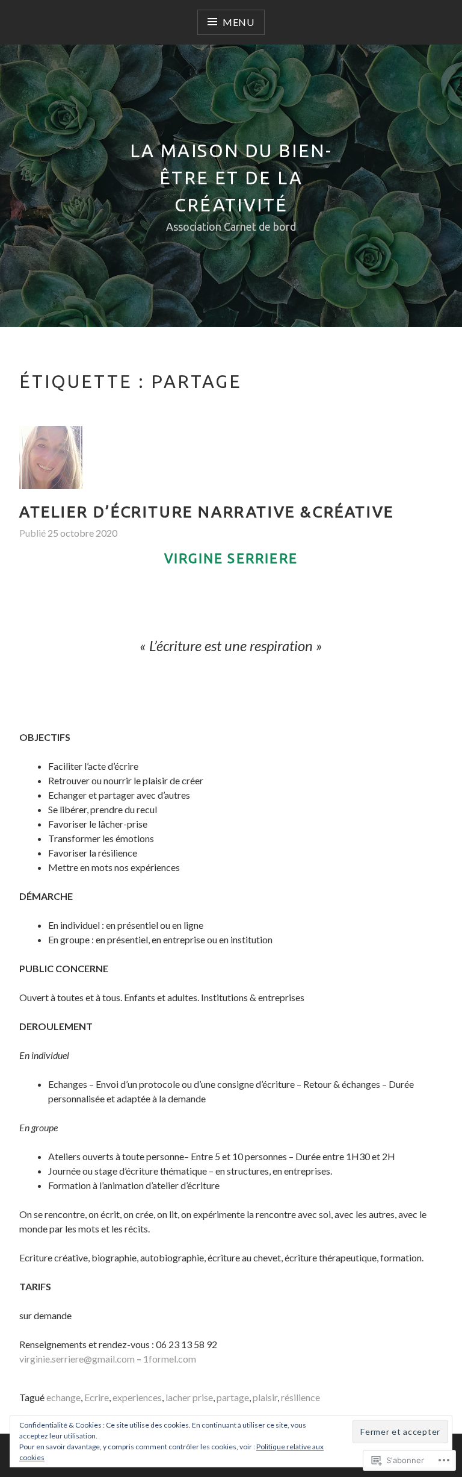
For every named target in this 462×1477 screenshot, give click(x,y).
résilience (300, 1397)
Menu (238, 22)
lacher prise (189, 1397)
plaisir (265, 1397)
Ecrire (96, 1397)
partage (233, 1397)
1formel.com (169, 1358)
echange (63, 1397)
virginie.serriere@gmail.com (77, 1358)
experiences (137, 1397)
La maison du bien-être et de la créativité (231, 177)
